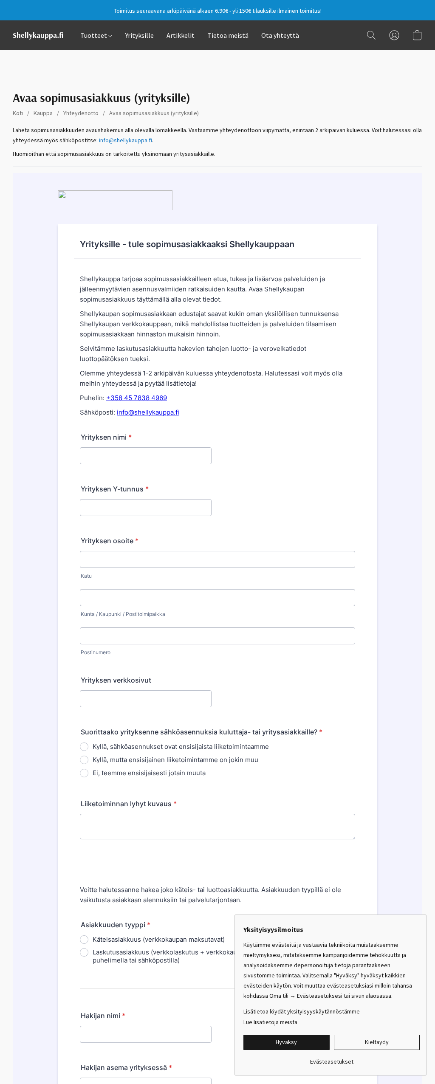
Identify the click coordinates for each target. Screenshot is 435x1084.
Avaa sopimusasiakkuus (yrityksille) (154, 113)
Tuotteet (94, 35)
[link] (331, 1058)
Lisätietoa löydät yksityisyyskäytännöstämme (301, 1011)
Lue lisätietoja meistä (270, 1022)
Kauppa (43, 113)
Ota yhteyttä (280, 35)
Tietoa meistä (228, 35)
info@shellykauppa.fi (125, 140)
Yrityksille (139, 35)
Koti (18, 113)
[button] (38, 35)
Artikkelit (181, 35)
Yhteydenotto (81, 113)
